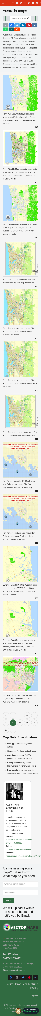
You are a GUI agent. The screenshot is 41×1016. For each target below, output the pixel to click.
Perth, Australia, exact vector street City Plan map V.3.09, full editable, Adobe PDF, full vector (20, 383)
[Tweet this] (17, 25)
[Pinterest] (29, 977)
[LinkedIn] (29, 3)
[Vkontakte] (35, 977)
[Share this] (11, 25)
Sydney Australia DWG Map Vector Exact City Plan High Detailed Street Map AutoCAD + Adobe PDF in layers (19, 698)
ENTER (35, 996)
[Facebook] (17, 3)
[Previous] (6, 715)
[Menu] (3, 3)
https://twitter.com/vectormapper (18, 849)
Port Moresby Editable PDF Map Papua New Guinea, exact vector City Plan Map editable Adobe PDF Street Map (19, 484)
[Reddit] (37, 3)
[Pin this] (29, 25)
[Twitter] (21, 3)
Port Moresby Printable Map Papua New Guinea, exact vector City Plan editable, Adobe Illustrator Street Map (19, 536)
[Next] (13, 730)
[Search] (28, 18)
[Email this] (5, 25)
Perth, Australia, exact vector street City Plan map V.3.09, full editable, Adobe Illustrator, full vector (18, 331)
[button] (31, 1011)
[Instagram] (25, 3)
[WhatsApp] (13, 3)
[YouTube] (33, 3)
